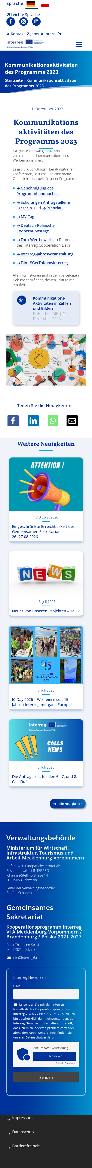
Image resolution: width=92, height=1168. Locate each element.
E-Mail (17, 986)
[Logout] (60, 31)
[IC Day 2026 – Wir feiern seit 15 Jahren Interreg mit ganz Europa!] (46, 655)
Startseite (14, 80)
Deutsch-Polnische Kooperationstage (35, 228)
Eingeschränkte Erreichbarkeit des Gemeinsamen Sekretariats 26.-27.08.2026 (43, 531)
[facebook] (10, 21)
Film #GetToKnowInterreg (44, 262)
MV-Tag (27, 216)
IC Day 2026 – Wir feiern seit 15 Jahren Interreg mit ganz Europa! (42, 702)
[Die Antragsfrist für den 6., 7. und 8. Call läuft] (46, 740)
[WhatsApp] (53, 420)
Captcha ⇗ (65, 1063)
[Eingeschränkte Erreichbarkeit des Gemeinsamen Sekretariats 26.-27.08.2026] (46, 484)
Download (21, 300)
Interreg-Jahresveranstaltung (47, 253)
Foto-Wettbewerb (37, 239)
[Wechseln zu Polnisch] (46, 4)
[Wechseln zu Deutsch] (31, 4)
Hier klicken (55, 1056)
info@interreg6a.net (27, 957)
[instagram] (23, 21)
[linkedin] (36, 21)
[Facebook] (13, 420)
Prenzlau (54, 207)
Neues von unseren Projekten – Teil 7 (46, 610)
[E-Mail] (72, 420)
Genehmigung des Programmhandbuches (37, 190)
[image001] (25, 41)
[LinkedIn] (33, 420)
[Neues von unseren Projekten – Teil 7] (46, 573)
